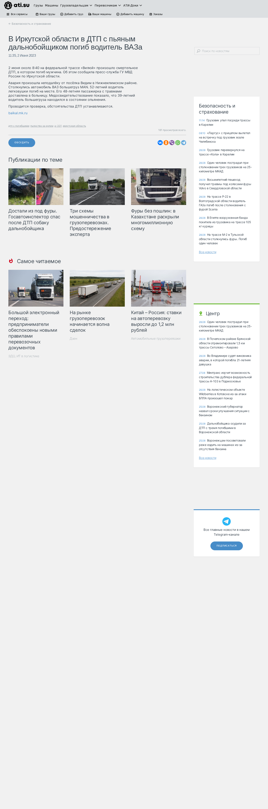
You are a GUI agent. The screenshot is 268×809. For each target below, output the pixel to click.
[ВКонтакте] (160, 142)
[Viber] (171, 142)
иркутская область (74, 125)
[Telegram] (183, 142)
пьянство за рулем (41, 125)
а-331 (58, 125)
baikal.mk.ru (17, 113)
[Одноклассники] (166, 142)
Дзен (73, 338)
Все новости (207, 252)
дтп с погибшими (18, 125)
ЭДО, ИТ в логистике (23, 356)
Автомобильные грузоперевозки (155, 338)
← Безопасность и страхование (29, 23)
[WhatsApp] (177, 142)
